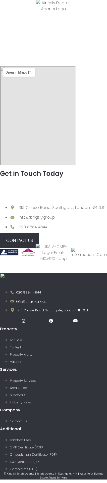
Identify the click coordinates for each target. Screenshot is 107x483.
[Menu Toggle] (104, 15)
